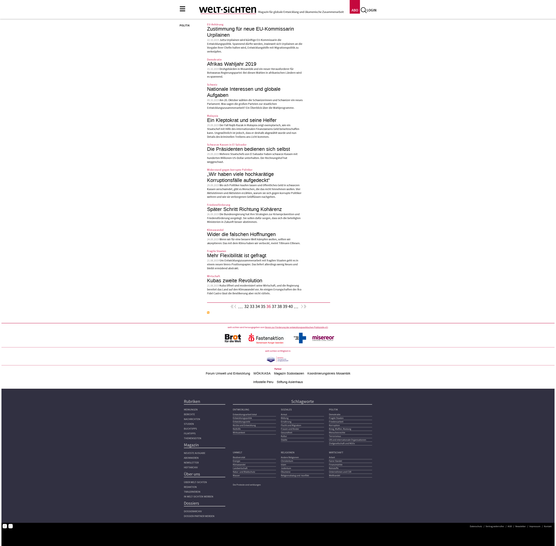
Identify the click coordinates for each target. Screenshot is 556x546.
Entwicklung (241, 409)
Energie (236, 461)
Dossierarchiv (193, 511)
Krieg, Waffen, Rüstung (340, 429)
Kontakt (548, 526)
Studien (189, 424)
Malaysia (212, 116)
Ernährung (286, 421)
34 (257, 307)
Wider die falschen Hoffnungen (241, 234)
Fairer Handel (335, 461)
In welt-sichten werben (198, 496)
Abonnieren (191, 458)
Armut (284, 414)
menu (182, 9)
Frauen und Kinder (290, 429)
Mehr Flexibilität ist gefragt (236, 255)
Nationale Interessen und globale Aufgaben (243, 92)
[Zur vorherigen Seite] (235, 307)
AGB (510, 526)
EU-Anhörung (215, 24)
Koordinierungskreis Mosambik (328, 373)
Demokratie (214, 59)
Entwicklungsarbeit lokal (245, 414)
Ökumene (285, 471)
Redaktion (190, 487)
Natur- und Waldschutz (244, 471)
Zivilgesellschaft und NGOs (342, 443)
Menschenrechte (337, 432)
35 (263, 307)
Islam (283, 464)
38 (279, 307)
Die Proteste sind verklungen (247, 484)
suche (364, 10)
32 (246, 307)
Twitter (10, 526)
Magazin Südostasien (289, 373)
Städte (284, 439)
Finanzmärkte (335, 464)
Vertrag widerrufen (495, 526)
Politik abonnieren (208, 312)
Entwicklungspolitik (242, 418)
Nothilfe (237, 429)
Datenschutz (476, 526)
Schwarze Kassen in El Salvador (227, 145)
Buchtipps (190, 428)
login (371, 10)
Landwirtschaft (240, 468)
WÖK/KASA (262, 373)
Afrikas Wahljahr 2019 (231, 64)
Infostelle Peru (263, 382)
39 (285, 307)
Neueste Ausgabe (194, 453)
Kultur (284, 436)
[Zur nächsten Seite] (301, 307)
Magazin (191, 445)
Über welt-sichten (195, 482)
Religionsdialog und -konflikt (295, 475)
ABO (355, 10)
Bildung (284, 418)
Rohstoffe (334, 468)
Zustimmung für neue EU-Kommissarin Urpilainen (250, 32)
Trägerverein (192, 492)
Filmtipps (190, 433)
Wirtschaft (213, 276)
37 (274, 307)
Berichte (189, 414)
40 (290, 307)
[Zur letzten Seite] (305, 307)
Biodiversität (239, 457)
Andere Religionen (290, 457)
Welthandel (334, 475)
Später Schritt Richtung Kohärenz (244, 209)
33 (252, 307)
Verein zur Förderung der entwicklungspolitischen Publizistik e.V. (296, 327)
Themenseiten (192, 438)
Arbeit (332, 457)
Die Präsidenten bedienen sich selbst (248, 149)
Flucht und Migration (291, 425)
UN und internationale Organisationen (347, 439)
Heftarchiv (191, 467)
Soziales (286, 409)
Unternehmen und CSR (340, 471)
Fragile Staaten (216, 251)
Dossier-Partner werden (199, 516)
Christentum (287, 461)
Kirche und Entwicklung (244, 425)
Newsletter (191, 462)
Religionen (288, 452)
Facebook (5, 526)
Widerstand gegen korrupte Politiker (230, 170)
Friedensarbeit (336, 421)
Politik (333, 409)
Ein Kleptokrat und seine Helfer (242, 120)
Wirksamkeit (239, 432)
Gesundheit (286, 432)
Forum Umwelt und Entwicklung (228, 373)
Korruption (334, 425)
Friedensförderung (218, 205)
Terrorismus (335, 436)
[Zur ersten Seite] (232, 307)
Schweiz (212, 85)
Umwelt (237, 452)
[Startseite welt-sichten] (227, 10)
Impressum (534, 526)
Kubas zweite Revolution (234, 280)
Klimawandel (215, 230)
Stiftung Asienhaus (290, 382)
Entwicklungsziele (241, 421)
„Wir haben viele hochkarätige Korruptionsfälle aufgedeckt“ (240, 177)
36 (268, 307)
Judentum (286, 468)
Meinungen (191, 409)
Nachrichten (192, 419)
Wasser (236, 475)
